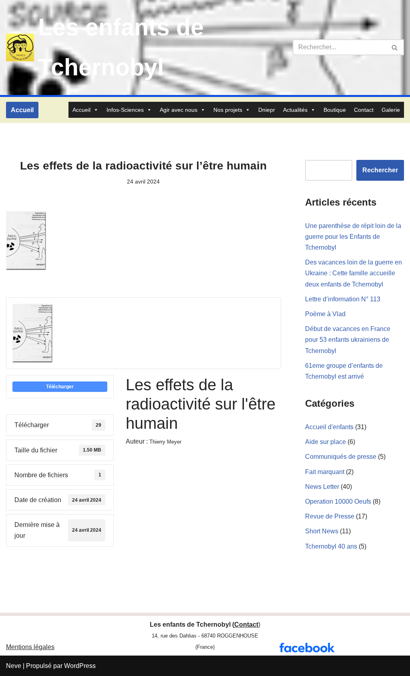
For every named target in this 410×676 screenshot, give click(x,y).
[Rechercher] (395, 47)
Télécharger (60, 386)
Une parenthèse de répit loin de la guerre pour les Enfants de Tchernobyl (353, 236)
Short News (321, 531)
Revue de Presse (329, 516)
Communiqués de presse (340, 456)
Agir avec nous (178, 110)
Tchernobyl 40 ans (331, 546)
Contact (364, 110)
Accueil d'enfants (329, 427)
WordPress (80, 665)
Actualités (295, 110)
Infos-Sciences (125, 110)
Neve (13, 665)
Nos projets (227, 110)
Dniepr (266, 110)
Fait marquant (324, 471)
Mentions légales (30, 647)
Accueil (22, 110)
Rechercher (380, 170)
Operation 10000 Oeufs (338, 501)
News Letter (322, 486)
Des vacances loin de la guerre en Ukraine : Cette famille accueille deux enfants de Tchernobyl (353, 273)
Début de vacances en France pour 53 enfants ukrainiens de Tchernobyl (347, 339)
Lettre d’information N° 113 (342, 299)
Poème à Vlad (325, 314)
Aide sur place (325, 441)
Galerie (391, 110)
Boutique (335, 110)
